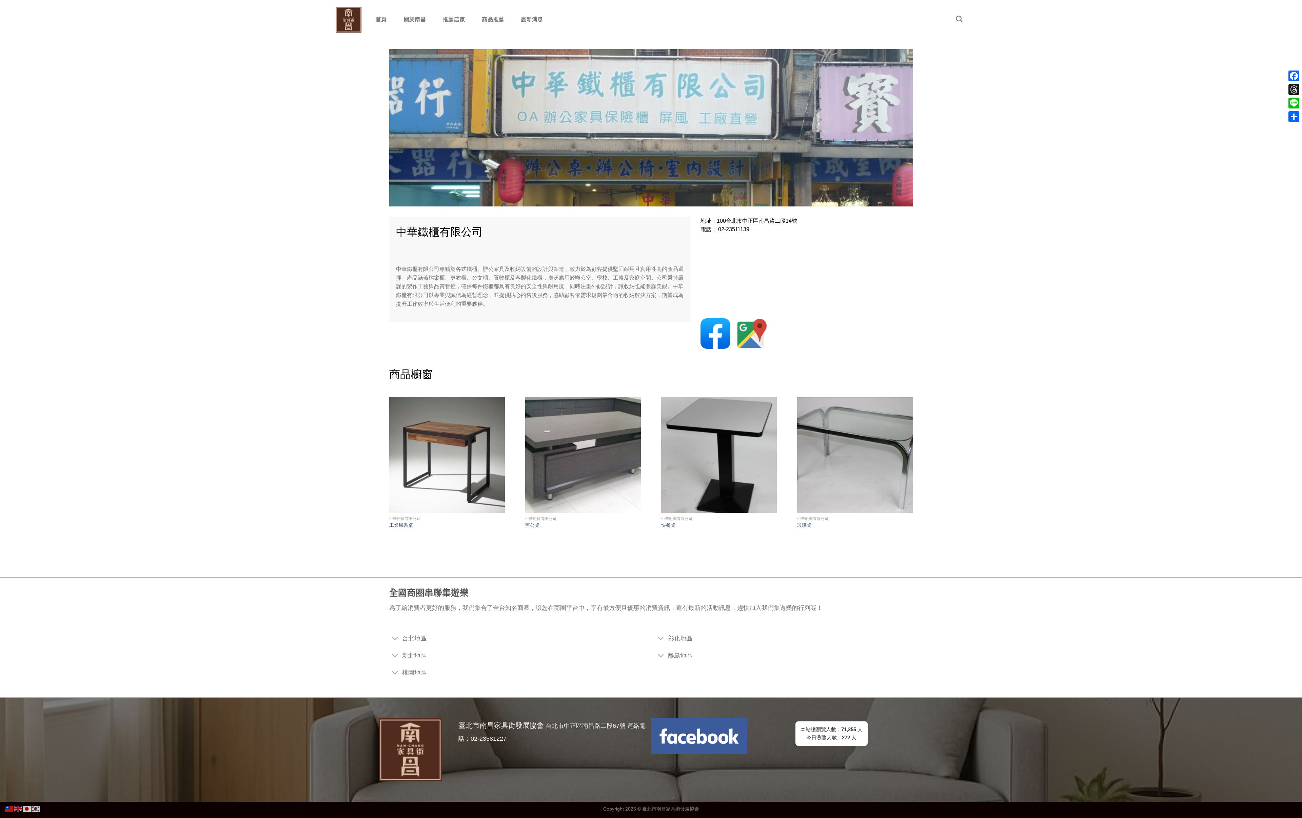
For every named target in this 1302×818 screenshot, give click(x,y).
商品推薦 (493, 19)
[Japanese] (27, 808)
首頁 (381, 19)
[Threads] (1294, 89)
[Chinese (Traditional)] (9, 808)
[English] (18, 808)
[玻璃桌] (855, 455)
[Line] (1294, 103)
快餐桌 (668, 525)
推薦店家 (454, 19)
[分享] (1294, 116)
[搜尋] (959, 19)
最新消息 (532, 19)
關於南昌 (415, 19)
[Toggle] (394, 639)
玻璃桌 (804, 525)
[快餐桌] (719, 455)
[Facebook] (1294, 76)
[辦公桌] (583, 455)
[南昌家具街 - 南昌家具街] (348, 19)
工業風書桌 (401, 525)
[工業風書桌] (447, 455)
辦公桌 (532, 525)
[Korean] (36, 808)
